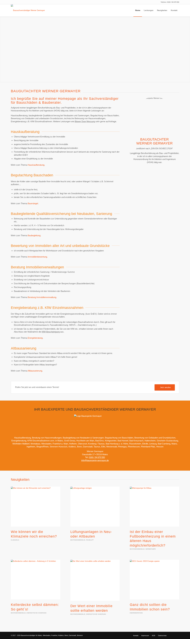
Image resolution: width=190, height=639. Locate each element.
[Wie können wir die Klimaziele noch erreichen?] (35, 507)
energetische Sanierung (36, 613)
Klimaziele (15, 540)
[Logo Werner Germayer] (29, 10)
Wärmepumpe (150, 549)
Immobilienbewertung (37, 257)
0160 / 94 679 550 (173, 2)
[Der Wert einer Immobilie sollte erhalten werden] (95, 580)
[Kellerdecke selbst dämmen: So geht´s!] (35, 580)
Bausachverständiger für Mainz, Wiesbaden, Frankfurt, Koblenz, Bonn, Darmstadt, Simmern (52, 635)
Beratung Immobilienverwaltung (42, 297)
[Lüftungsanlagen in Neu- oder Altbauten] (95, 507)
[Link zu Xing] (177, 635)
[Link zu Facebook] (173, 635)
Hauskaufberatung (36, 165)
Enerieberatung (136, 613)
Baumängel (33, 203)
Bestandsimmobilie (77, 540)
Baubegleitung (34, 235)
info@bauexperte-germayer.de (95, 460)
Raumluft (90, 540)
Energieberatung (35, 338)
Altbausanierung (35, 371)
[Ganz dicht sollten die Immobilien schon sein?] (154, 580)
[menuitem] (137, 10)
